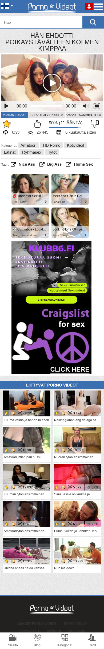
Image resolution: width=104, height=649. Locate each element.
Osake (71, 114)
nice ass (27, 164)
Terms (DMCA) (75, 624)
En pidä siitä (93, 124)
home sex (83, 164)
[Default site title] (52, 6)
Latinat (9, 152)
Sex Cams (76, 632)
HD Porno (51, 145)
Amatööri (28, 145)
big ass (54, 164)
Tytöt (52, 152)
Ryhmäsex (31, 152)
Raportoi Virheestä (46, 114)
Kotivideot (75, 145)
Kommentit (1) (90, 114)
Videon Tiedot (14, 114)
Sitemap (54, 632)
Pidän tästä (38, 124)
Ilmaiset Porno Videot (36, 624)
